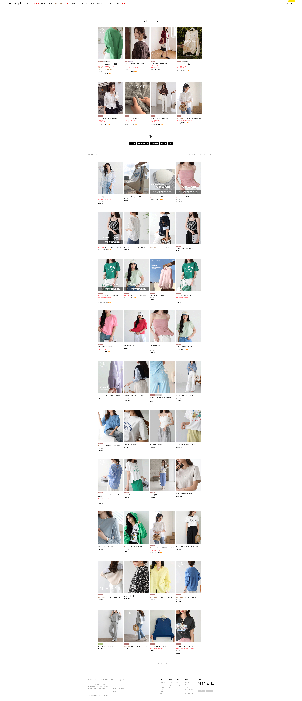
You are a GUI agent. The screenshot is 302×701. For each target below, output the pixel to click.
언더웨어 (67, 3)
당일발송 (170, 685)
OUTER (162, 687)
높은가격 (205, 154)
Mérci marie (58, 3)
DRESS (162, 689)
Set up (163, 143)
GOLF (50, 3)
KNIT (161, 685)
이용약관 (96, 679)
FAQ (209, 690)
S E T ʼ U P (100, 3)
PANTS (161, 691)
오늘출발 (74, 3)
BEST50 (28, 3)
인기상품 (194, 154)
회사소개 (90, 679)
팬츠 (87, 3)
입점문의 (112, 679)
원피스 (92, 3)
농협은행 (186, 687)
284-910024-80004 (189, 693)
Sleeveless (154, 143)
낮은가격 (211, 154)
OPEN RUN (36, 3)
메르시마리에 (178, 685)
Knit (170, 143)
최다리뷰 (199, 154)
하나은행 (186, 691)
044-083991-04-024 (189, 685)
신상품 (188, 154)
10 (161, 663)
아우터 (111, 3)
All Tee (132, 143)
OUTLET (124, 3)
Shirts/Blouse (143, 143)
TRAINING (162, 682)
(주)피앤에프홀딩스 (188, 682)
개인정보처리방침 (104, 679)
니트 (106, 3)
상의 (83, 3)
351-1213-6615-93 (189, 689)
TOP (161, 684)
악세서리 (117, 3)
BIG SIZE (43, 3)
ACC (161, 693)
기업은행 (186, 684)
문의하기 (201, 690)
